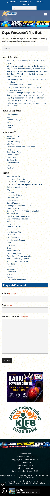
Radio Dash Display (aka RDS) (18, 258)
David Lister (11, 157)
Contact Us (11, 192)
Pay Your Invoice (13, 250)
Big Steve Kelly (12, 160)
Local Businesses (13, 237)
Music (9, 122)
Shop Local (25, 4)
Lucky (9, 149)
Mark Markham (13, 162)
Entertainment (12, 114)
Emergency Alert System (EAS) (18, 216)
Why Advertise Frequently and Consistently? (29, 184)
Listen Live (12, 2)
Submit (7, 360)
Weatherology (39, 483)
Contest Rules (12, 200)
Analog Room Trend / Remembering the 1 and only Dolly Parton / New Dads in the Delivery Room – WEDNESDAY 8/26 (27, 74)
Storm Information (19, 280)
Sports (9, 127)
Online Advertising (19, 179)
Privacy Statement (14, 253)
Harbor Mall (11, 221)
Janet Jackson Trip (14, 232)
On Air (9, 248)
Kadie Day (11, 139)
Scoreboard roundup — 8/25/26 (19, 84)
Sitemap (10, 266)
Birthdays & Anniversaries (17, 187)
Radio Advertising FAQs (21, 182)
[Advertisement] (25, 24)
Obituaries (11, 245)
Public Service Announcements (19, 256)
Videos (9, 274)
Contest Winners (13, 203)
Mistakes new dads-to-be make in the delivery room (27, 66)
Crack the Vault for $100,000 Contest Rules (23, 211)
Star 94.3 (10, 168)
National (10, 125)
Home (9, 229)
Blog (8, 190)
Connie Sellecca (13, 154)
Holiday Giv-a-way (14, 227)
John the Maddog (13, 141)
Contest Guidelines (14, 197)
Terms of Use (12, 272)
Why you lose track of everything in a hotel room (26, 69)
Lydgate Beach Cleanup (16, 240)
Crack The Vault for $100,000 (18, 208)
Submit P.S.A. (39, 2)
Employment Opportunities (17, 219)
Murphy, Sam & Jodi (14, 119)
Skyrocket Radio (31, 481)
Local (9, 117)
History (9, 224)
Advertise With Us (14, 176)
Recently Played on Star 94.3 (18, 261)
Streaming (11, 269)
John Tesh (11, 144)
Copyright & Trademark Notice (19, 205)
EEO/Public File (12, 213)
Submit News (25, 2)
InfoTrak (10, 165)
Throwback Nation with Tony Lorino (21, 147)
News (9, 242)
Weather (10, 277)
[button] (45, 15)
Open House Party (14, 152)
